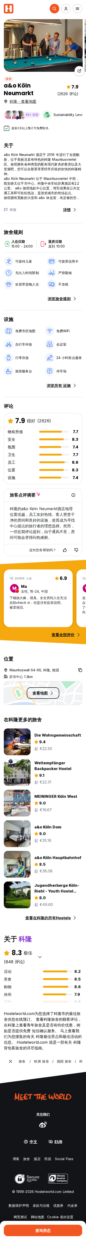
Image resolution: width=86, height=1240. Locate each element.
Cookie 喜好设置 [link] (60, 1217)
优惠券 (58, 1205)
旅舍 (8, 79)
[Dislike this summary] (76, 550)
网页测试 (20, 1217)
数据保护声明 (19, 1205)
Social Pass (64, 1159)
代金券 (72, 1205)
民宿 (47, 1159)
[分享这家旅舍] (79, 71)
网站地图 (37, 1217)
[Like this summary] (65, 550)
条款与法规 (41, 1205)
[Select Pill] (54, 8)
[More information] (73, 495)
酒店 (37, 1159)
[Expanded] (10, 1061)
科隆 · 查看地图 (23, 101)
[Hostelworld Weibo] (43, 1124)
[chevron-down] (40, 957)
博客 (16, 1159)
